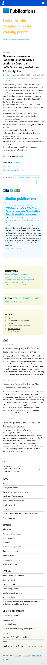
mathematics (10, 282)
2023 (37, 298)
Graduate (6, 542)
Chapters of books (17, 26)
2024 (33, 298)
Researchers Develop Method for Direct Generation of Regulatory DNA (22, 386)
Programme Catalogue (12, 534)
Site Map (6, 659)
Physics (21, 157)
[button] (5, 203)
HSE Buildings (8, 509)
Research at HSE (23, 40)
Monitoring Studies (11, 588)
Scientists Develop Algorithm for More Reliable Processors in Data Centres (21, 350)
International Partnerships (13, 500)
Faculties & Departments (13, 496)
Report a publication (9, 40)
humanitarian (26, 277)
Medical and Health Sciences (19, 325)
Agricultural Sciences (15, 318)
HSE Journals (8, 620)
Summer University (10, 551)
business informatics (12, 274)
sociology (19, 282)
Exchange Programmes (12, 546)
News (5, 340)
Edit (43, 662)
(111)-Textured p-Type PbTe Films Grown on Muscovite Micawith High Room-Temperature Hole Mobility (22, 211)
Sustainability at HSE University (15, 492)
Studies (7, 525)
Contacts (18, 655)
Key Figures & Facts (10, 487)
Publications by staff (11, 615)
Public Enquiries (9, 518)
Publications (22, 11)
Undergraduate (9, 538)
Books (7, 20)
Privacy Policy (36, 655)
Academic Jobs (9, 597)
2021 (11, 301)
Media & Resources (13, 611)
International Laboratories (13, 575)
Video (5, 641)
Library (5, 633)
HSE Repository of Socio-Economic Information (22, 646)
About (6, 479)
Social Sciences (13, 331)
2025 (28, 298)
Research (8, 571)
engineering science (13, 277)
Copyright (26, 655)
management (29, 279)
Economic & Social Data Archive (16, 637)
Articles (20, 20)
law (21, 279)
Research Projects (10, 584)
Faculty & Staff (9, 505)
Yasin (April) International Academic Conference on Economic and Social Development (22, 602)
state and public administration (16, 285)
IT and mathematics (12, 279)
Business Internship (10, 564)
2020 (16, 301)
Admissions (7, 529)
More (26, 301)
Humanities (12, 323)
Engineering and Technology (18, 320)
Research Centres (10, 580)
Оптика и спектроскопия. (12, 75)
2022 (7, 301)
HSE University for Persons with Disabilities (20, 513)
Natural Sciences (14, 328)
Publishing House (10, 624)
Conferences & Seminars (13, 593)
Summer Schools (9, 555)
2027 (19, 298)
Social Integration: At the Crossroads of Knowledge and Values (21, 424)
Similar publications (20, 198)
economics (25, 274)
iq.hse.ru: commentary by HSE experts (18, 628)
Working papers (15, 32)
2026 (24, 298)
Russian (16, 162)
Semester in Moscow (11, 560)
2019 (20, 301)
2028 (15, 298)
